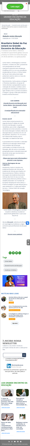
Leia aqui (15, 6)
